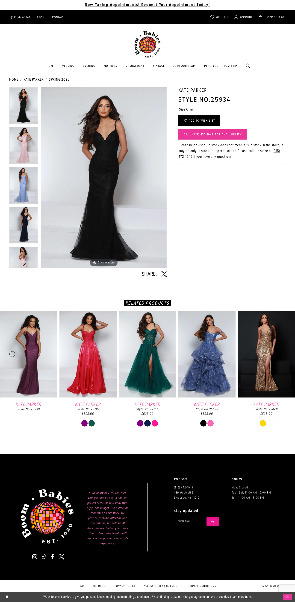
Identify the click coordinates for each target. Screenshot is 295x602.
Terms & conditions (201, 586)
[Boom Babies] (147, 44)
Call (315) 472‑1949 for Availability (213, 135)
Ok (288, 597)
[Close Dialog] (7, 597)
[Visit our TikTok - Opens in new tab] (44, 557)
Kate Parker (34, 79)
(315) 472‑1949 (183, 488)
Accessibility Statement (161, 586)
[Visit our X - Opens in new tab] (61, 557)
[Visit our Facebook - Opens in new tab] (52, 557)
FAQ (81, 586)
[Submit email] (212, 521)
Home (13, 79)
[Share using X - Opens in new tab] (164, 274)
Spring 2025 (59, 79)
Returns (99, 586)
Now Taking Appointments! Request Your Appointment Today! (147, 5)
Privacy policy (125, 586)
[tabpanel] (23, 107)
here (248, 597)
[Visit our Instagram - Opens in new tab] (34, 557)
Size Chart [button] (187, 109)
